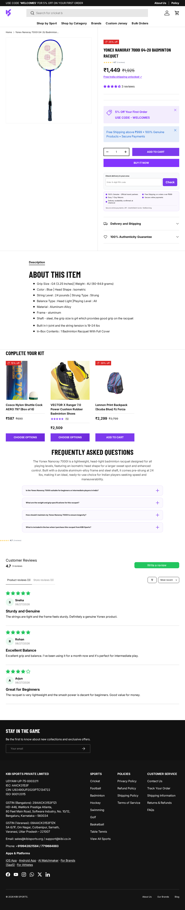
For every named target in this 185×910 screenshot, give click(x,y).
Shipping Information (161, 795)
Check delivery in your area (117, 176)
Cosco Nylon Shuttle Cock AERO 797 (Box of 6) (24, 407)
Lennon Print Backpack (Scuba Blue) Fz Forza (111, 407)
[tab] (37, 262)
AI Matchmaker (48, 860)
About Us (160, 3)
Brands (96, 23)
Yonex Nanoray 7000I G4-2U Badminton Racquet (37, 32)
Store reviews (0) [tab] (43, 579)
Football (95, 788)
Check (170, 182)
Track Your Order (158, 788)
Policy (175, 3)
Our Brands (163, 896)
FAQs (150, 810)
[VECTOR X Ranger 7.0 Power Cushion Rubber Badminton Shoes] (70, 380)
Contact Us (154, 781)
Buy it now (141, 162)
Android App (27, 860)
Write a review (156, 565)
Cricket (95, 781)
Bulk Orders (140, 23)
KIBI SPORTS (20, 896)
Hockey (95, 803)
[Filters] (152, 580)
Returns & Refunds (159, 803)
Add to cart (155, 151)
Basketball (97, 824)
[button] (177, 13)
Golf (93, 817)
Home (9, 32)
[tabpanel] (92, 301)
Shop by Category (74, 23)
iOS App (11, 860)
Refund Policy (126, 788)
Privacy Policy (127, 781)
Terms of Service (128, 803)
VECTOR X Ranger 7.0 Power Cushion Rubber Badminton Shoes (67, 409)
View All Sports (100, 839)
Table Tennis (98, 831)
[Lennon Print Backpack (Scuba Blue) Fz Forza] (114, 380)
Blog (177, 896)
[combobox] (87, 13)
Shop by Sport (47, 23)
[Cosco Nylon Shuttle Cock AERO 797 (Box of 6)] (25, 380)
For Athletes (25, 865)
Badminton (97, 795)
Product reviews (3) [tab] (19, 579)
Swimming (97, 810)
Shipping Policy (127, 795)
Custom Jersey (116, 23)
